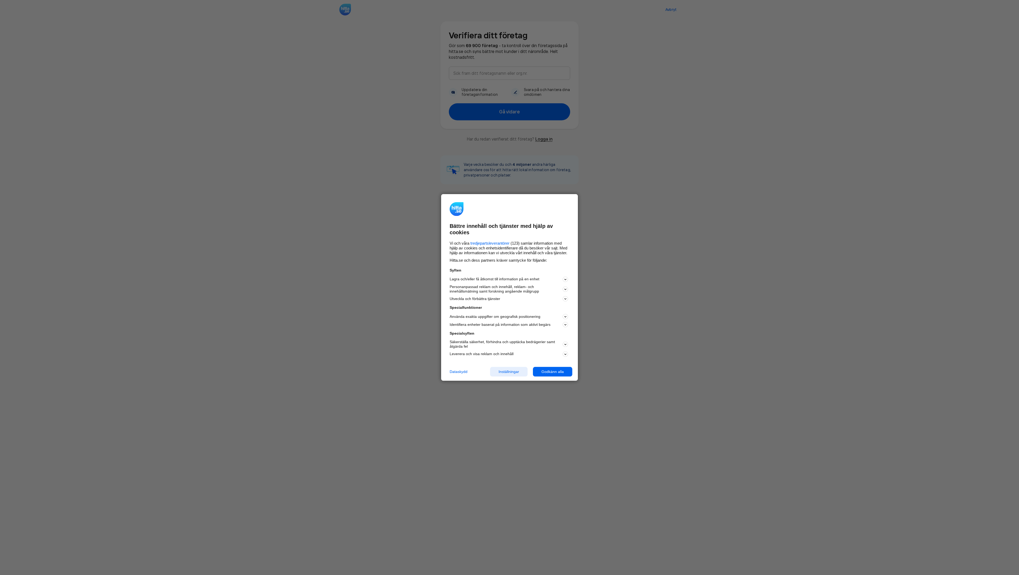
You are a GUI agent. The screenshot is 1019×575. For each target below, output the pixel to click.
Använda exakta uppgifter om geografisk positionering (495, 316)
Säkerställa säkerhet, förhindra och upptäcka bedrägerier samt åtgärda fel (502, 344)
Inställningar (509, 371)
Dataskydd (458, 371)
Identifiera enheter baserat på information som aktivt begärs (500, 324)
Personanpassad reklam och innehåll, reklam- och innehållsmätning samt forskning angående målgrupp (494, 289)
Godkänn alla (552, 371)
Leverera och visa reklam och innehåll (481, 354)
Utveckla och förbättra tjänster (475, 299)
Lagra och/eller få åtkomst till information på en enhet (494, 279)
